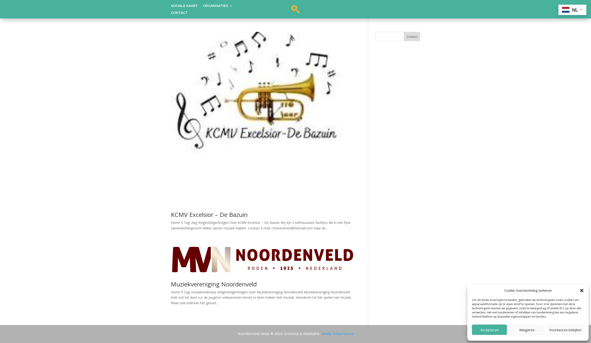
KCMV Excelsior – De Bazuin (209, 214)
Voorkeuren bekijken (565, 330)
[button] (581, 290)
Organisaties (215, 6)
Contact (179, 13)
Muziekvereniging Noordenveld (214, 284)
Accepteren (489, 330)
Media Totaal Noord (337, 334)
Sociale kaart (184, 6)
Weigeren (527, 330)
